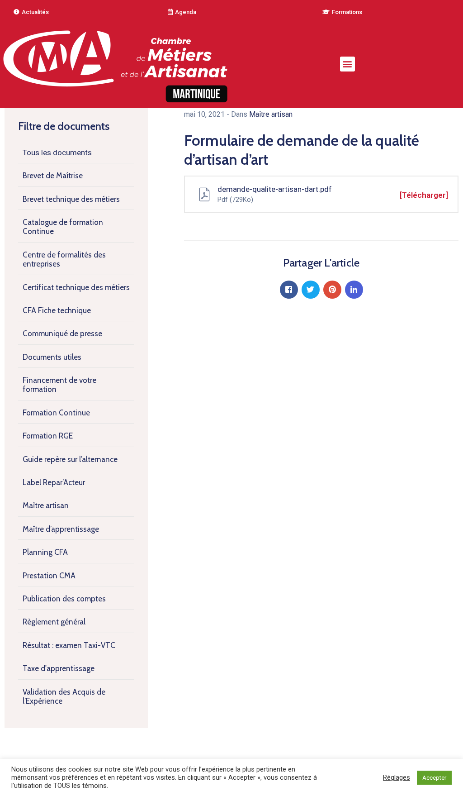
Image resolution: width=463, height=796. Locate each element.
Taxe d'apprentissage (58, 668)
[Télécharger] (424, 195)
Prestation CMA (49, 575)
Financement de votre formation (59, 385)
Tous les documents (57, 152)
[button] (31, 12)
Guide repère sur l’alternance (70, 459)
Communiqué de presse (62, 333)
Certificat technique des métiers (76, 287)
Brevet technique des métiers (71, 199)
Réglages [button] (396, 777)
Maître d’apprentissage (61, 529)
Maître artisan (46, 505)
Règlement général (54, 621)
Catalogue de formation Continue (63, 227)
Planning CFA (45, 552)
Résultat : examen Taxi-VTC (69, 645)
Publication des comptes (64, 598)
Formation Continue (56, 412)
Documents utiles (52, 357)
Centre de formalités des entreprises (64, 259)
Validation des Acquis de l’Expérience (64, 696)
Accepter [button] (434, 777)
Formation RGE (48, 435)
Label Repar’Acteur (54, 482)
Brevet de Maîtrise (53, 175)
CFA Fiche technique (57, 310)
